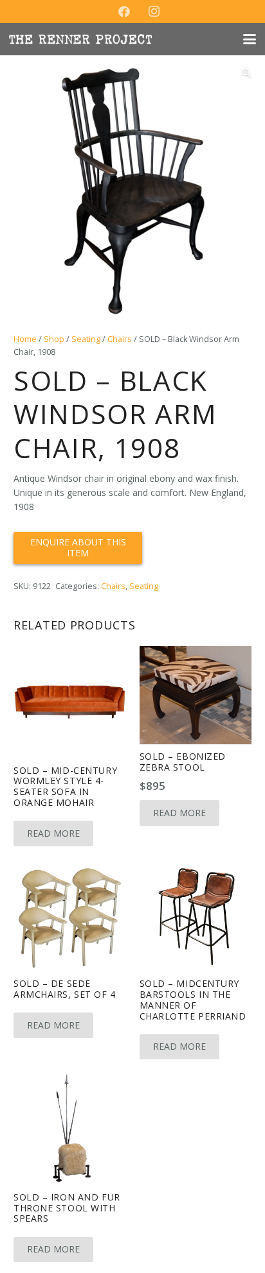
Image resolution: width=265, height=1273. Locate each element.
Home (25, 339)
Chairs (119, 339)
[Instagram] (153, 11)
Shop (54, 339)
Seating (85, 339)
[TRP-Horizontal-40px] (80, 39)
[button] (249, 39)
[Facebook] (124, 11)
